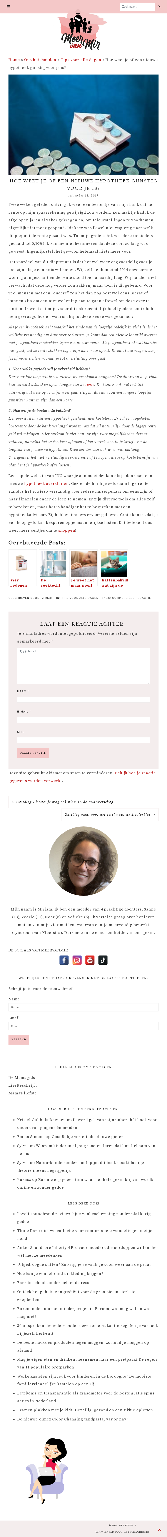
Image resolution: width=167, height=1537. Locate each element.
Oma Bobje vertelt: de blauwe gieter (88, 1136)
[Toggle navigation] (8, 6)
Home (14, 59)
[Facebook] (64, 960)
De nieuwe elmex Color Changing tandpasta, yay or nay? (72, 1419)
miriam (47, 598)
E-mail (24, 711)
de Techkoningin (136, 1532)
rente (89, 384)
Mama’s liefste (22, 1093)
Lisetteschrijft (22, 1085)
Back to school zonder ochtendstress (53, 1282)
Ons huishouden (40, 59)
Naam (23, 691)
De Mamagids (21, 1077)
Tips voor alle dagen (81, 59)
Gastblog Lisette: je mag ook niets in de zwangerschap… (66, 802)
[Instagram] (77, 960)
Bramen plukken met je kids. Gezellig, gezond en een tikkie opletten (85, 1410)
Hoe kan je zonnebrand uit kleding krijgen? (60, 1273)
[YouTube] (90, 960)
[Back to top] (160, 1530)
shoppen (66, 530)
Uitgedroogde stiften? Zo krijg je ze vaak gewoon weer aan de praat (84, 1264)
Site (21, 732)
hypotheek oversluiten (46, 483)
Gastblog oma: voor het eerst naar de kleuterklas (108, 814)
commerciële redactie (131, 598)
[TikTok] (103, 960)
